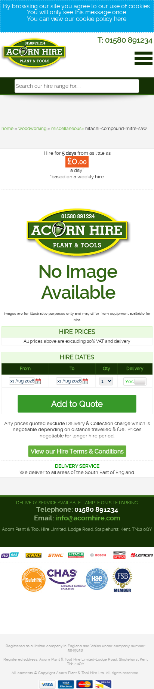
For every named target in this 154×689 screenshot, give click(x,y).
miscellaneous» (67, 128)
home (7, 128)
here (120, 18)
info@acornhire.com (87, 518)
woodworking (32, 128)
